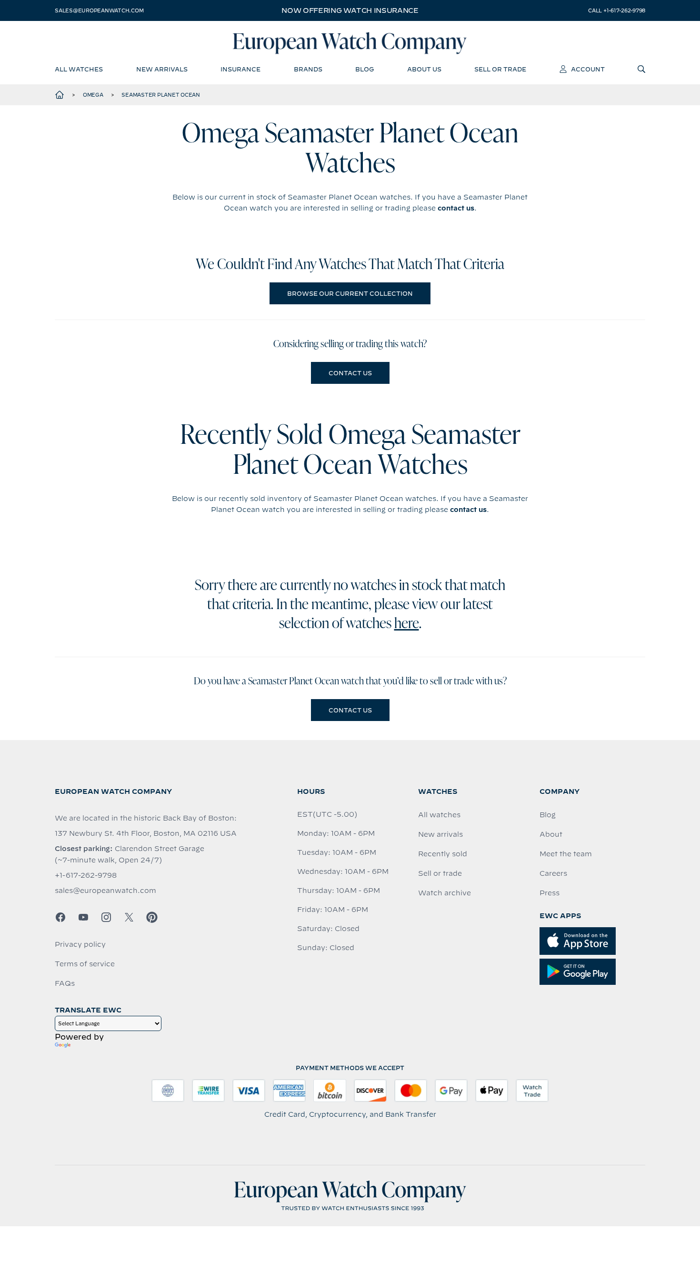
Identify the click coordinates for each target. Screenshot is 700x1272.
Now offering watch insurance (349, 10)
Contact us (350, 373)
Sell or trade (440, 873)
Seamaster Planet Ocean (160, 95)
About (551, 834)
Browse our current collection (350, 293)
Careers (553, 873)
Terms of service (85, 964)
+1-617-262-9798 (86, 875)
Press (550, 893)
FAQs (65, 983)
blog (364, 69)
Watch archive (444, 893)
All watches (439, 815)
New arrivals (440, 834)
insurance (240, 69)
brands (308, 69)
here (406, 624)
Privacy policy (80, 944)
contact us (456, 208)
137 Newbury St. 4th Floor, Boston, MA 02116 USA (146, 833)
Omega (93, 95)
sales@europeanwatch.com (99, 10)
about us (424, 69)
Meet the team (566, 854)
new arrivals (162, 69)
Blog (548, 815)
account (588, 69)
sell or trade (500, 69)
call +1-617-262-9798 (616, 10)
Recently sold (442, 854)
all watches (79, 69)
